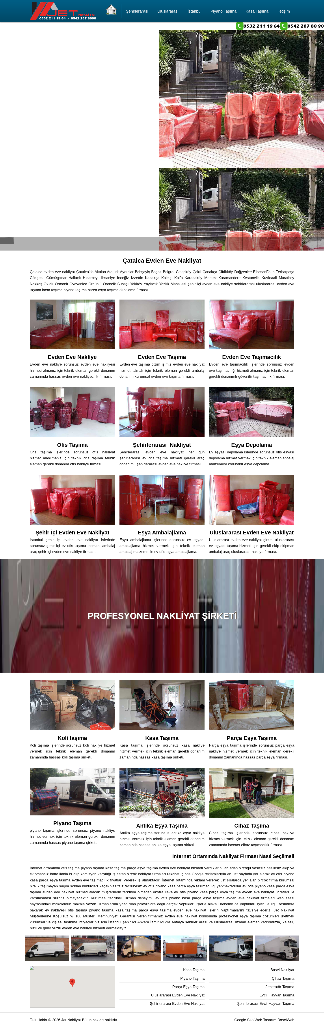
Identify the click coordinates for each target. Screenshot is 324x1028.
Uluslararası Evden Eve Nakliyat (178, 995)
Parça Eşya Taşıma (188, 987)
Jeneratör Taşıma (280, 987)
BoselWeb (285, 1020)
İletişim (283, 11)
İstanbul (194, 11)
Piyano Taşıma (223, 11)
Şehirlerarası (137, 11)
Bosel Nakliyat (282, 970)
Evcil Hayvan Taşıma (276, 995)
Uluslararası (168, 11)
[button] (72, 983)
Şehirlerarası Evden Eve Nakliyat (177, 1004)
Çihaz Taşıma (283, 978)
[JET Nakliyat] (111, 9)
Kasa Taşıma (257, 11)
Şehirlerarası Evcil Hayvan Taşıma (265, 1004)
